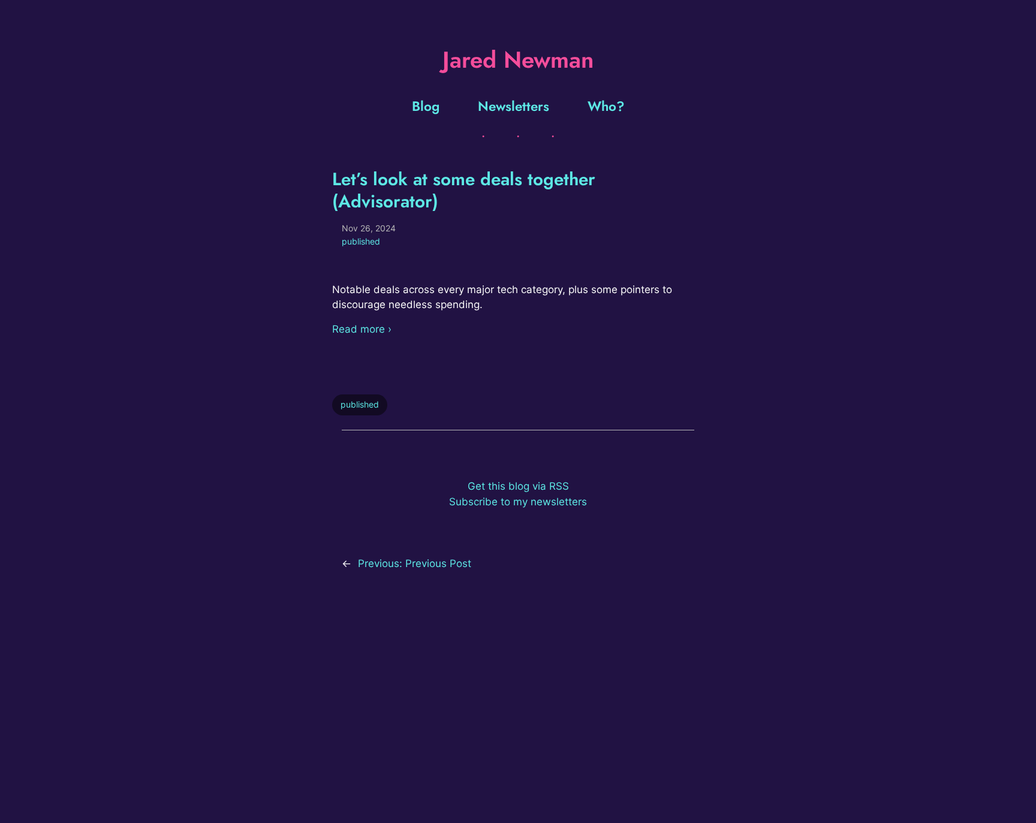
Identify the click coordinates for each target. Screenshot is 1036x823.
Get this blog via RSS (518, 486)
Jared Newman (518, 59)
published (361, 241)
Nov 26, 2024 (369, 228)
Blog (425, 106)
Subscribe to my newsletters (518, 502)
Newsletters (513, 106)
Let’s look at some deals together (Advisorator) (463, 190)
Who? (606, 106)
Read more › (361, 329)
